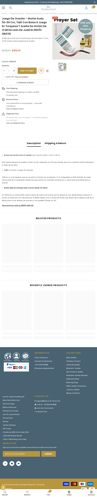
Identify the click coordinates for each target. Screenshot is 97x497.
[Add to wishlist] (41, 70)
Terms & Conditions (21, 77)
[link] (17, 266)
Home (4, 13)
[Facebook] (5, 463)
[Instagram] (11, 463)
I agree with (9, 77)
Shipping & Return (55, 143)
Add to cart (27, 70)
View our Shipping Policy (15, 123)
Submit (48, 454)
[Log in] (86, 7)
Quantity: (6, 66)
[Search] (10, 7)
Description (34, 143)
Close (95, 2)
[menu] (3, 7)
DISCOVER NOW (66, 2)
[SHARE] (46, 71)
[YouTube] (18, 463)
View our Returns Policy (15, 109)
